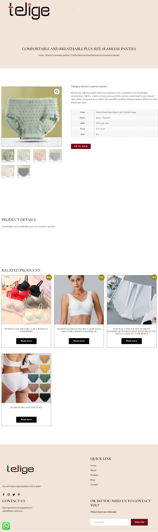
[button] (57, 91)
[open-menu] (79, 11)
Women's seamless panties (57, 55)
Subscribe (139, 522)
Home (41, 55)
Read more (26, 341)
